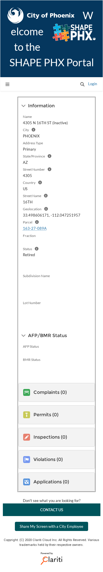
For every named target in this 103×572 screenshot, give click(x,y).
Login (92, 83)
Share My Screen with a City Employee (51, 526)
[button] (82, 84)
